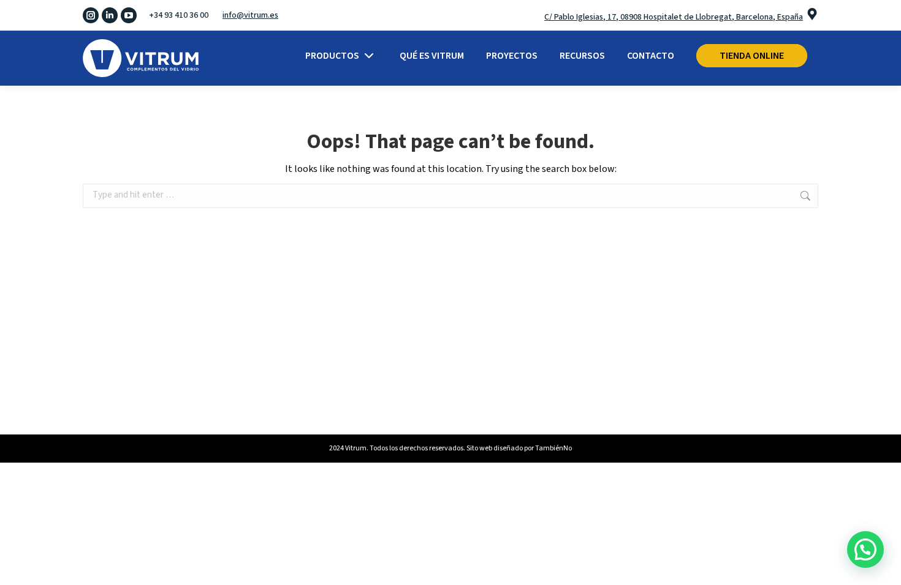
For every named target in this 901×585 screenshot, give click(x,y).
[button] (865, 549)
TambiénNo (553, 448)
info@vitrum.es (250, 15)
